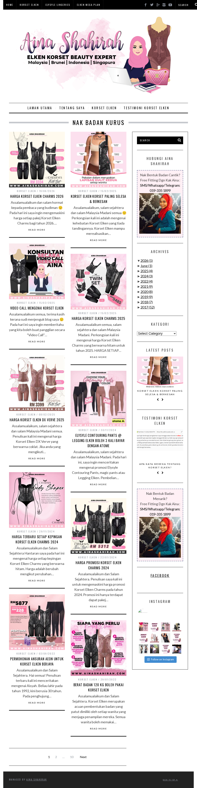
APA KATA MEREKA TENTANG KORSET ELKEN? (160, 466)
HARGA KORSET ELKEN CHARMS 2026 (37, 196)
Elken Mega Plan (88, 4)
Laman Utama (40, 108)
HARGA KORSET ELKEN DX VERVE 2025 (37, 419)
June (146, 266)
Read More (37, 230)
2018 (146, 302)
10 (71, 757)
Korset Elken (29, 4)
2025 (146, 271)
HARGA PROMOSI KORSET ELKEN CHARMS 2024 (98, 565)
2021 (146, 286)
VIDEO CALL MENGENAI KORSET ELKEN (37, 307)
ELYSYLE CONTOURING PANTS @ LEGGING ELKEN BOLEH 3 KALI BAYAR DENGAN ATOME (98, 440)
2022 (146, 281)
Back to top (169, 780)
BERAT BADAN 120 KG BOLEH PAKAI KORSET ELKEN (98, 687)
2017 (147, 307)
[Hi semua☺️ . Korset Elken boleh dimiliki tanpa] (143, 627)
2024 (146, 276)
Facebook (160, 575)
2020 (146, 292)
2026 (146, 260)
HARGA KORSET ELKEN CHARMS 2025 (98, 318)
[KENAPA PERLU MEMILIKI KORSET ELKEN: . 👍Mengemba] (176, 627)
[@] (148, 613)
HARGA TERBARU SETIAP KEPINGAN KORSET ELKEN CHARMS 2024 (37, 539)
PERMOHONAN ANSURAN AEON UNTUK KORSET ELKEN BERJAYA (37, 661)
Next (83, 757)
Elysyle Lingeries (58, 4)
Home (9, 4)
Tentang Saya (72, 108)
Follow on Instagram (162, 659)
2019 (146, 297)
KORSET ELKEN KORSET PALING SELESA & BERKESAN (98, 199)
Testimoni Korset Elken (146, 108)
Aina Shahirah (36, 779)
